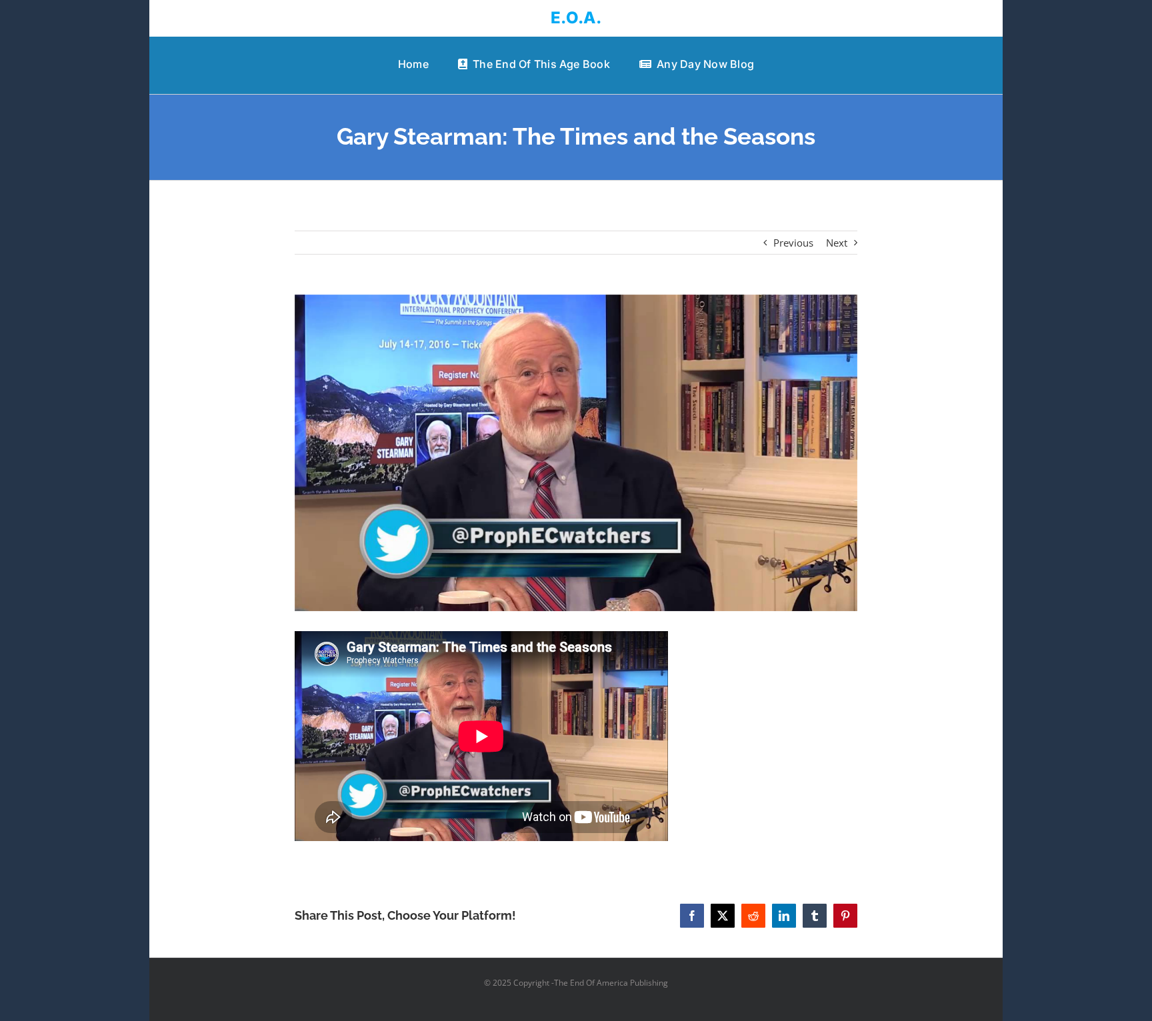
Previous (793, 242)
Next (836, 242)
